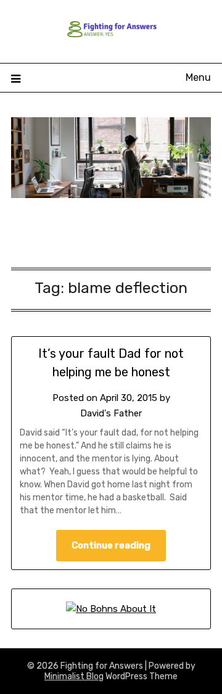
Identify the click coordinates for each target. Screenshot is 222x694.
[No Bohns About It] (111, 608)
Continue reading (111, 545)
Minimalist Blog (74, 676)
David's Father (111, 413)
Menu (198, 77)
